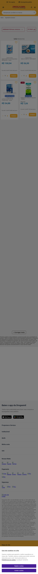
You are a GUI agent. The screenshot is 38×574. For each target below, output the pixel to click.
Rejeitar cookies (19, 566)
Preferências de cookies (9, 560)
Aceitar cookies (19, 570)
